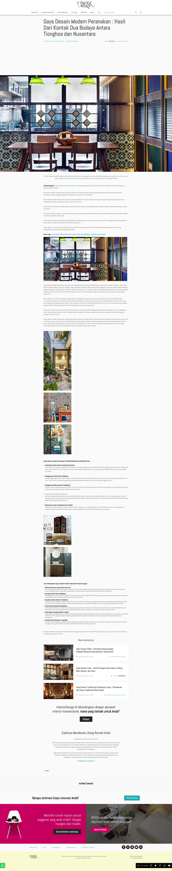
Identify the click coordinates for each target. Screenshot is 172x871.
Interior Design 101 (59, 41)
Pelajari (86, 719)
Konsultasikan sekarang (67, 831)
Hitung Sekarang (132, 798)
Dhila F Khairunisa (121, 656)
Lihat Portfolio (100, 829)
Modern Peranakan (72, 41)
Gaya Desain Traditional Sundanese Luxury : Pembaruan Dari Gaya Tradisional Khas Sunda (99, 688)
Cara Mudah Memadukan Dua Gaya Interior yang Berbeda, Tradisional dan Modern (79, 234)
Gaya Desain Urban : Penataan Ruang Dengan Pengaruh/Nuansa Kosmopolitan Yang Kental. (95, 650)
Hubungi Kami (56, 847)
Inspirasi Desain (48, 41)
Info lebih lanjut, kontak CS (86, 761)
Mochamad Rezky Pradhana (118, 695)
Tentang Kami (33, 847)
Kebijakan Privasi (71, 847)
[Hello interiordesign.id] (2, 865)
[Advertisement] (86, 60)
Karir (44, 847)
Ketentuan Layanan (88, 847)
